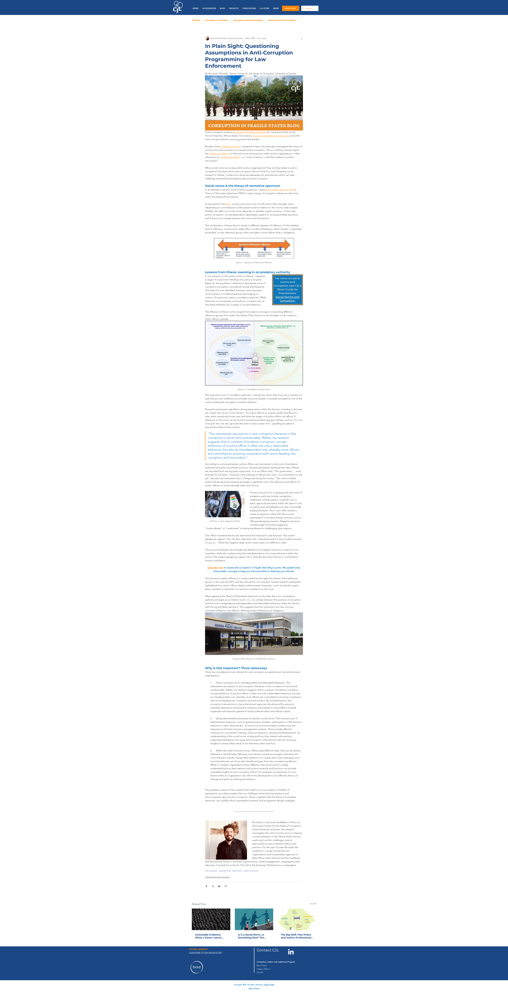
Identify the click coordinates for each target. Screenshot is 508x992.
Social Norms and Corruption (282, 20)
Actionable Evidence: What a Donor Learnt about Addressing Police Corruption (210, 936)
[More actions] (301, 38)
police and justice (251, 871)
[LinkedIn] (291, 952)
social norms (237, 871)
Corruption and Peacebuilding (248, 20)
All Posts (196, 20)
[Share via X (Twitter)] (213, 886)
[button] (248, 8)
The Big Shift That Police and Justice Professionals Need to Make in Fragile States (296, 936)
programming (225, 871)
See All (313, 903)
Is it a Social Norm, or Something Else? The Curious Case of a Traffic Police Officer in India (253, 936)
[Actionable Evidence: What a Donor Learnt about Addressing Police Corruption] (211, 919)
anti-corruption (211, 871)
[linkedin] (259, 982)
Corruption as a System (216, 20)
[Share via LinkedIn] (219, 886)
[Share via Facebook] (206, 886)
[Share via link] (225, 886)
